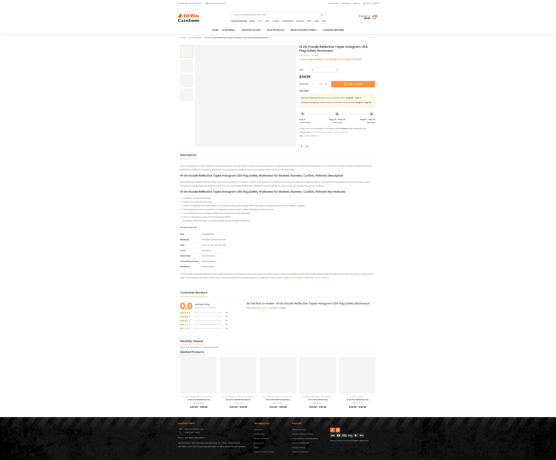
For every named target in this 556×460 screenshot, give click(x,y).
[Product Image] (245, 96)
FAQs (256, 447)
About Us (356, 3)
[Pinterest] (307, 146)
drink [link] (267, 21)
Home (183, 37)
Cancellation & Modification (305, 438)
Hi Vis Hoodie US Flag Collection (237, 396)
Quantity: (304, 83)
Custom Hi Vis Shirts (271, 396)
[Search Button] (321, 15)
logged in (264, 307)
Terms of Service (300, 451)
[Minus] (321, 84)
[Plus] (326, 84)
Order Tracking (261, 438)
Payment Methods (300, 443)
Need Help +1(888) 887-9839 (191, 3)
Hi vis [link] (260, 21)
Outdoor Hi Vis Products (337, 132)
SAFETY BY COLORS (251, 30)
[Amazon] (332, 430)
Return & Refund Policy (302, 434)
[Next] (374, 37)
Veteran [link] (252, 21)
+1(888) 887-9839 (192, 432)
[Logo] (188, 17)
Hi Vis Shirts (286, 396)
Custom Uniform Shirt (264, 451)
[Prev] (369, 37)
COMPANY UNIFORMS (333, 30)
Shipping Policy (299, 429)
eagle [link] (316, 21)
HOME (215, 30)
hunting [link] (275, 21)
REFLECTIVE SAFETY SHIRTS (303, 30)
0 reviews (314, 55)
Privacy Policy (298, 447)
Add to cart (355, 84)
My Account (333, 3)
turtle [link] (309, 21)
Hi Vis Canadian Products (194, 396)
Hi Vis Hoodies (195, 37)
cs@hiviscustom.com (217, 3)
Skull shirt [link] (300, 21)
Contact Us (346, 3)
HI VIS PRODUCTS (275, 30)
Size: (301, 69)
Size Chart (259, 443)
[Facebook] (301, 146)
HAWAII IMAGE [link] (287, 21)
